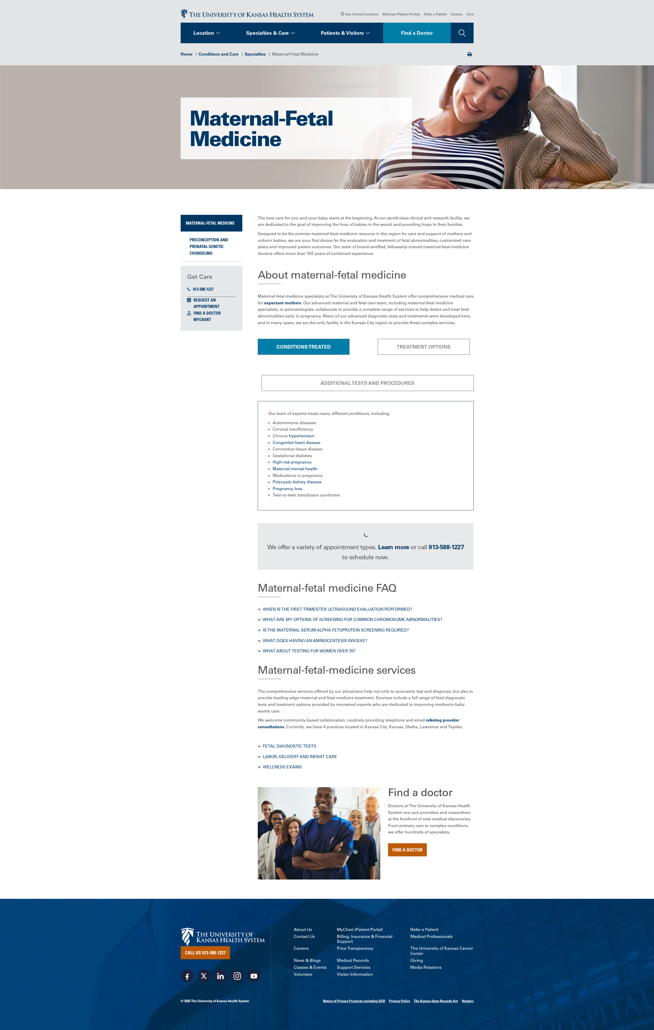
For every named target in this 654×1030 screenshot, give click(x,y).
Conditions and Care (218, 54)
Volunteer (303, 974)
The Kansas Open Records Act (436, 1001)
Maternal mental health (295, 468)
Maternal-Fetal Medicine (210, 223)
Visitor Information (355, 974)
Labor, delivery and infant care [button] (300, 756)
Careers (456, 14)
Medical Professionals (431, 936)
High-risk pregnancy (292, 462)
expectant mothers (282, 302)
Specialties (255, 54)
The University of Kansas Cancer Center (441, 951)
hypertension (302, 435)
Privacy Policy (399, 1001)
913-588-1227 (203, 289)
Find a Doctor (417, 33)
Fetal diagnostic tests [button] (289, 746)
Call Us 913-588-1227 (205, 952)
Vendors (468, 1001)
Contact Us (304, 936)
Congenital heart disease (296, 442)
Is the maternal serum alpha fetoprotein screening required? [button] (336, 630)
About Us (303, 929)
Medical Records (353, 960)
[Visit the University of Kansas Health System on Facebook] (187, 976)
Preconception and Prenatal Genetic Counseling (209, 246)
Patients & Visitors (342, 33)
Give (470, 14)
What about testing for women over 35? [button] (309, 650)
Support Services (353, 967)
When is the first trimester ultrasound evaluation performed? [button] (337, 609)
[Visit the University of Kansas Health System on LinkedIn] (220, 976)
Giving (416, 960)
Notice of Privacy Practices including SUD (354, 1001)
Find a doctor (407, 850)
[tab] (304, 347)
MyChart (202, 319)
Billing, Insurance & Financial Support (364, 939)
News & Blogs (307, 960)
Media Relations (425, 967)
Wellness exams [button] (282, 766)
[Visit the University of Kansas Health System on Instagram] (237, 976)
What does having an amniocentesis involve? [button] (315, 640)
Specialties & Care (267, 33)
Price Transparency (355, 948)
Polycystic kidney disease (297, 481)
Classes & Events (310, 967)
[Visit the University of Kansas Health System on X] (203, 976)
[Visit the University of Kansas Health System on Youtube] (253, 976)
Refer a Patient (435, 14)
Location (204, 33)
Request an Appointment (206, 303)
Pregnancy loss (287, 488)
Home (186, 54)
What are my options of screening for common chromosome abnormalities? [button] (352, 619)
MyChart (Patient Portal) (401, 14)
